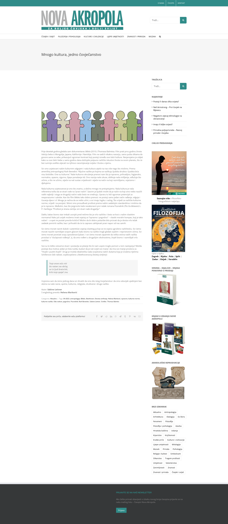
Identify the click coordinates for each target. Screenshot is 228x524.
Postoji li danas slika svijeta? (166, 101)
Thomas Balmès (113, 301)
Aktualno (53, 299)
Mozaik (156, 449)
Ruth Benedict (84, 301)
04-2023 (66, 299)
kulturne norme (134, 299)
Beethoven (90, 299)
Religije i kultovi (160, 454)
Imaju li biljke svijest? (162, 124)
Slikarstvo (157, 458)
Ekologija (170, 417)
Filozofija (169, 421)
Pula (171, 256)
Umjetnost (157, 463)
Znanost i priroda (160, 472)
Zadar (155, 259)
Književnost (170, 435)
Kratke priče (158, 440)
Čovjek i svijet (178, 472)
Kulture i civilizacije (175, 440)
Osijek (163, 259)
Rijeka (164, 256)
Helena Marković (114, 299)
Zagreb (155, 256)
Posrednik (74, 301)
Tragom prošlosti (172, 458)
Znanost (171, 467)
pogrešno (66, 301)
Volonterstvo (171, 463)
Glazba (178, 426)
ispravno (124, 299)
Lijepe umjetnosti (160, 444)
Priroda (166, 449)
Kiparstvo (157, 435)
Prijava (121, 510)
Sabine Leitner (95, 301)
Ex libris (181, 417)
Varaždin (172, 259)
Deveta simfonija (101, 299)
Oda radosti (58, 301)
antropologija (75, 299)
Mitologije (176, 444)
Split (178, 256)
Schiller (103, 301)
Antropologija (170, 412)
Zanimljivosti (158, 467)
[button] (160, 36)
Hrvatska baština (160, 430)
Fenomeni (157, 421)
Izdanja (174, 430)
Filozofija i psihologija (162, 426)
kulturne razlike (47, 301)
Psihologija (177, 449)
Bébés (83, 299)
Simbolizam (175, 454)
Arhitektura (158, 417)
